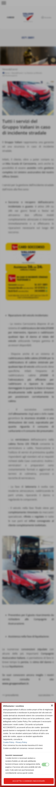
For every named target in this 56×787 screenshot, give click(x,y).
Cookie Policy (8, 742)
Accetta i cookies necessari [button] (29, 781)
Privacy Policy (21, 742)
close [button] (52, 705)
